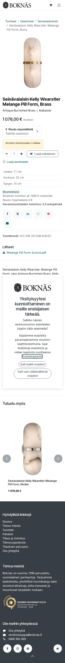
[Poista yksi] (7, 154)
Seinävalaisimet (48, 21)
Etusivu (7, 521)
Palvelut (8, 534)
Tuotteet (10, 21)
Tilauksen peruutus (15, 546)
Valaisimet (27, 21)
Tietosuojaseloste (15, 542)
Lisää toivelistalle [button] (17, 162)
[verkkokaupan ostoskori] (50, 5)
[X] (18, 214)
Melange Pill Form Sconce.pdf (26, 252)
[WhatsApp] (38, 214)
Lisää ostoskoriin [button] (44, 154)
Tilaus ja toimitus (14, 538)
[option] (32, 459)
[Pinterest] (48, 214)
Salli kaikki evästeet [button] (32, 364)
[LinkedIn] (28, 214)
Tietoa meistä (11, 525)
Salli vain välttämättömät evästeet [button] (32, 373)
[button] (7, 459)
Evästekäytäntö (32, 356)
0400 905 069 (17, 639)
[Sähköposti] (7, 223)
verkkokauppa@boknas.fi (25, 635)
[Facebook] (7, 214)
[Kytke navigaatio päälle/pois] (58, 5)
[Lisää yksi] (21, 154)
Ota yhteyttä (11, 551)
